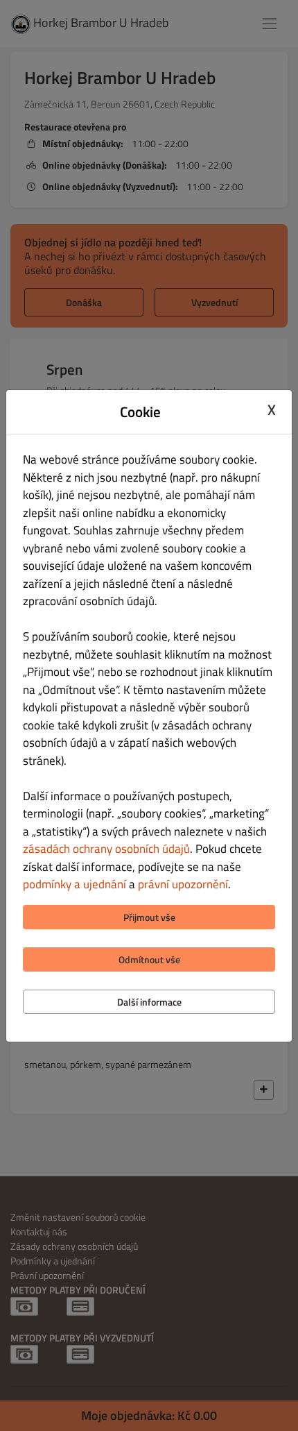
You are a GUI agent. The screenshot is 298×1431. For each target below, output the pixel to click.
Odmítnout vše (149, 959)
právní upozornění (183, 884)
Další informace (149, 1001)
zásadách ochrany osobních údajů (106, 849)
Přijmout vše (149, 917)
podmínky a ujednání (74, 884)
